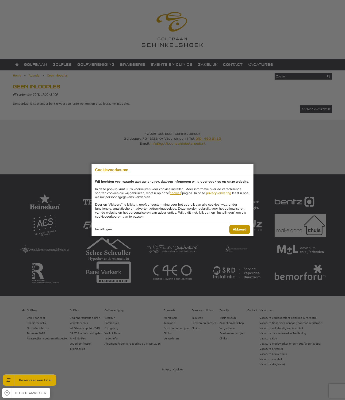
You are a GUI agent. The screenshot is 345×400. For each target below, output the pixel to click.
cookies (175, 193)
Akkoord (239, 229)
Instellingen (103, 229)
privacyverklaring (218, 193)
